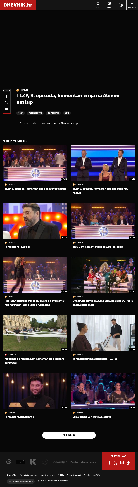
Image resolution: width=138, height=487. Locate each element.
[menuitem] (121, 4)
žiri (67, 113)
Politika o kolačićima (93, 475)
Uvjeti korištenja (47, 475)
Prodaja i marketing (28, 475)
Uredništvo (12, 475)
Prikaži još (69, 435)
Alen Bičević (35, 113)
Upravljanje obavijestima (22, 481)
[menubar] (121, 5)
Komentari (53, 113)
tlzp (20, 113)
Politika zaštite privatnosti (69, 475)
